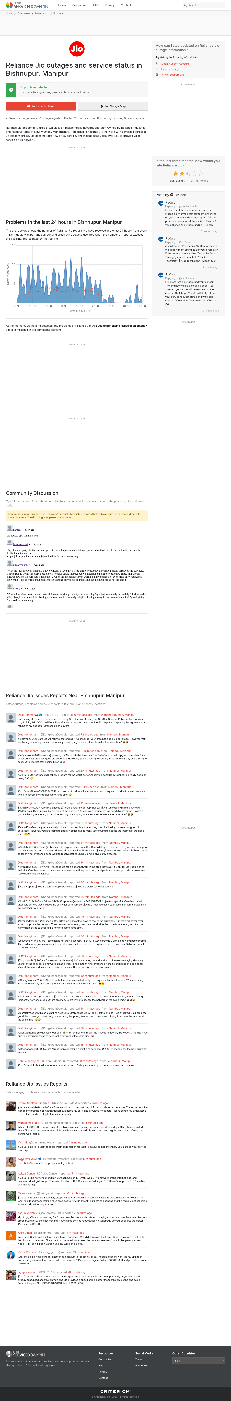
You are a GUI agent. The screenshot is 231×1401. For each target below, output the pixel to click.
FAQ (95, 5)
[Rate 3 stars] (189, 173)
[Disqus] (77, 566)
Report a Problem (42, 106)
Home (62, 5)
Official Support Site (172, 74)
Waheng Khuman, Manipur (118, 714)
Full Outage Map (115, 106)
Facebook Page (170, 69)
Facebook (141, 1365)
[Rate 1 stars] (176, 173)
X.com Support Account (175, 63)
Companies (79, 5)
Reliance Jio (42, 13)
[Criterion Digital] (115, 1391)
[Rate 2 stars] (182, 173)
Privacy (109, 5)
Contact (126, 5)
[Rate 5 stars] (201, 173)
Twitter (139, 1359)
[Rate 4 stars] (195, 173)
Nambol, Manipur (118, 734)
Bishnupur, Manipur (120, 1061)
